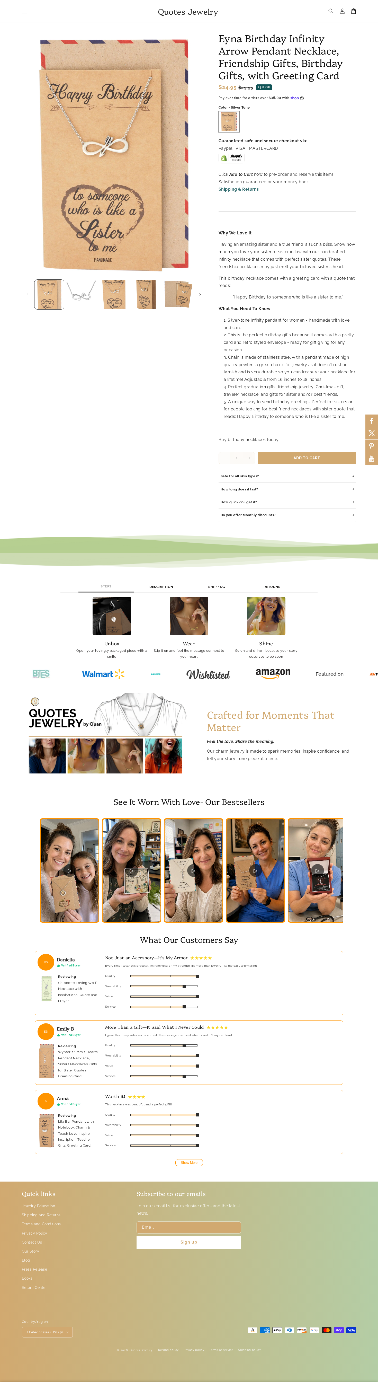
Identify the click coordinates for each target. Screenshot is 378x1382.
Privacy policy (194, 1350)
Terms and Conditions (41, 1224)
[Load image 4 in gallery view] (146, 294)
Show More (189, 1163)
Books (27, 1278)
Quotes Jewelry (141, 1350)
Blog (26, 1260)
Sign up (189, 1242)
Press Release (34, 1269)
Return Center (34, 1288)
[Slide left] (27, 294)
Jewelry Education (38, 1206)
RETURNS (272, 587)
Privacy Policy (34, 1233)
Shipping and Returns (41, 1215)
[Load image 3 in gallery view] (114, 294)
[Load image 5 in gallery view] (178, 294)
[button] (24, 11)
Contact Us (32, 1242)
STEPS (106, 586)
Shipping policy (249, 1350)
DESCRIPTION (161, 587)
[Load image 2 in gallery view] (81, 294)
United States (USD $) (44, 1332)
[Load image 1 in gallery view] (49, 294)
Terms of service (221, 1350)
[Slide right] (200, 294)
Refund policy (168, 1350)
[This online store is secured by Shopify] (232, 159)
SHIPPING (216, 587)
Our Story (30, 1251)
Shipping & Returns (239, 189)
